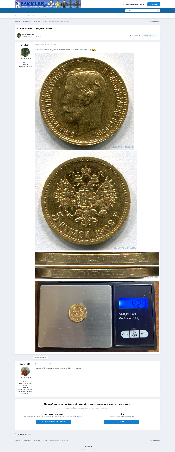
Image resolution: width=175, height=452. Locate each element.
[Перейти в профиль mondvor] (19, 35)
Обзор (19, 11)
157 (26, 62)
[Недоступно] (84, 101)
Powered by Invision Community (87, 449)
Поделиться (135, 35)
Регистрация (154, 4)
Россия (38, 36)
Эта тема (150, 10)
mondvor (30, 34)
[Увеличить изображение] (93, 50)
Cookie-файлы (87, 446)
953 (25, 381)
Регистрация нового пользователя (53, 421)
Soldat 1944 (24, 364)
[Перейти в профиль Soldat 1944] (25, 371)
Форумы (45, 16)
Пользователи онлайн (22, 16)
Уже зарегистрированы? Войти (133, 4)
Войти (122, 421)
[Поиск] (158, 10)
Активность (28, 11)
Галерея (35, 16)
